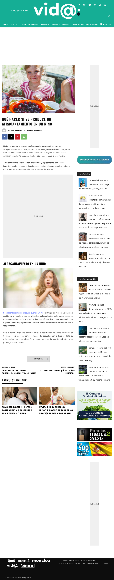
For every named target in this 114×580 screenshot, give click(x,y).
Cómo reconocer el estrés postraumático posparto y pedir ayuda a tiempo (17, 410)
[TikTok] (95, 5)
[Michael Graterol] (5, 130)
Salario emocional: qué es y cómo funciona (57, 372)
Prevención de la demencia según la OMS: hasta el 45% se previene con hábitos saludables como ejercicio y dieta (95, 313)
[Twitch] (100, 5)
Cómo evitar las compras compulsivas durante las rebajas (19, 372)
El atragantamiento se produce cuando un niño (24, 313)
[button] (109, 16)
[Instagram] (84, 5)
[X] (105, 5)
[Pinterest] (17, 137)
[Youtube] (79, 10)
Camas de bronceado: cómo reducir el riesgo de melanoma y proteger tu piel (94, 184)
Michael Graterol (15, 130)
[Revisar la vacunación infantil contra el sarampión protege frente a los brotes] (57, 396)
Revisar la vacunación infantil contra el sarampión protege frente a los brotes (56, 410)
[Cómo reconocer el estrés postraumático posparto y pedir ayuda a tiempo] (19, 396)
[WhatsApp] (24, 137)
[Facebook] (79, 5)
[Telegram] (89, 5)
